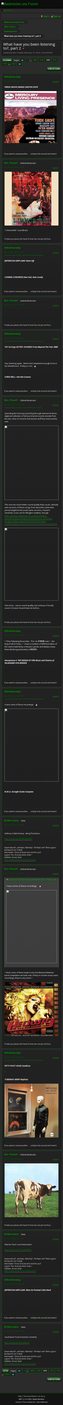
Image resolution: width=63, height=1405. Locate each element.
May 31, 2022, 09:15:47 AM (14, 825)
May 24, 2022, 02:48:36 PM (14, 81)
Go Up (5, 1371)
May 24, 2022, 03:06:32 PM (14, 167)
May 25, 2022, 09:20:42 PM (14, 338)
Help (20, 1396)
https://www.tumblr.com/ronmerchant (20, 860)
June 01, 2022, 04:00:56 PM (14, 1331)
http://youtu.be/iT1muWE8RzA (18, 1249)
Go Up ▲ (41, 1396)
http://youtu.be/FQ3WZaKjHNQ (18, 839)
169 (35, 60)
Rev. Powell (11, 163)
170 (41, 60)
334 (13, 64)
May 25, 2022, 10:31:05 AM (14, 305)
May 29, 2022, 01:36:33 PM (14, 635)
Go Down (7, 60)
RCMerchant (11, 820)
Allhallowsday (12, 76)
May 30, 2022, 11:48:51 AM (14, 696)
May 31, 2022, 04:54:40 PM (14, 1057)
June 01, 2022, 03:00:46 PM (14, 1284)
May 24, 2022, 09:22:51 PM (14, 252)
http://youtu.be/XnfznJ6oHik (17, 1342)
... (31, 60)
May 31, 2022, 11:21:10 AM (14, 873)
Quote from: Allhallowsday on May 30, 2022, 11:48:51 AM (32, 880)
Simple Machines (38, 1399)
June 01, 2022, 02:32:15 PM (14, 1239)
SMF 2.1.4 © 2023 (25, 1399)
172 (54, 60)
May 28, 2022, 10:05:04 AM (14, 405)
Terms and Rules (30, 1396)
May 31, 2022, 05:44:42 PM (14, 1159)
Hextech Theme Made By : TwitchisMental (32, 1402)
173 (5, 64)
